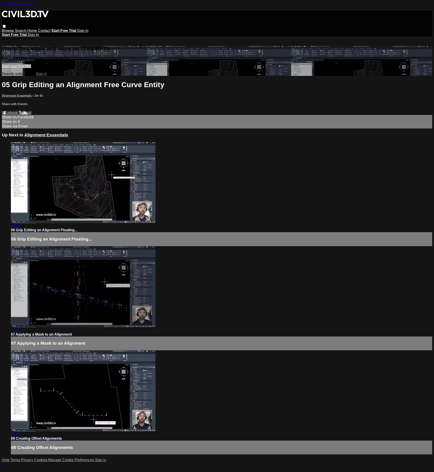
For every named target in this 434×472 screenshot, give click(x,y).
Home (32, 31)
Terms (15, 460)
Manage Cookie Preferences (71, 460)
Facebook (10, 113)
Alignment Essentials (17, 95)
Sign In (33, 35)
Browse (8, 31)
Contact (44, 31)
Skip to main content (18, 4)
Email (26, 113)
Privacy (27, 460)
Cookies (41, 460)
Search (21, 31)
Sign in (82, 31)
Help (6, 460)
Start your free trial (16, 66)
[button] (4, 26)
